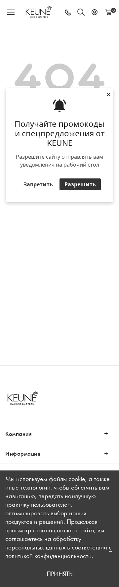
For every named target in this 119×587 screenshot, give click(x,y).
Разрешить (80, 184)
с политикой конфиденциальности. (58, 551)
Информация (22, 453)
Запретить (38, 184)
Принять (59, 574)
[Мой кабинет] (95, 12)
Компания (18, 434)
